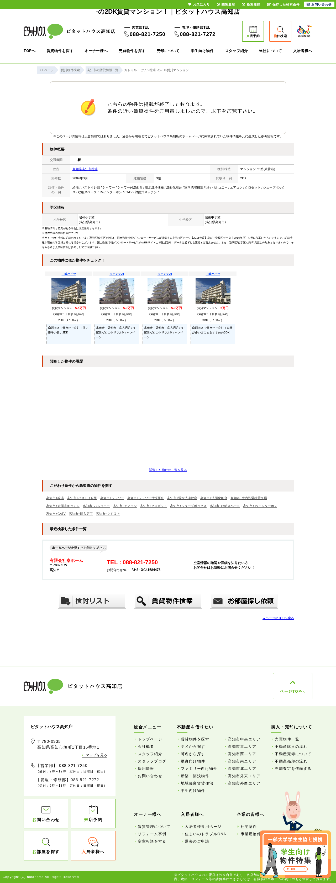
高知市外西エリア (244, 783)
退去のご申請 (197, 841)
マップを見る (96, 755)
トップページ (150, 739)
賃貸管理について (154, 826)
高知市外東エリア (244, 776)
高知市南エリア (242, 761)
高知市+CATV (56, 514)
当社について (270, 51)
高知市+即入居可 (81, 514)
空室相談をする (152, 841)
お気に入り (201, 4)
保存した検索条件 (286, 4)
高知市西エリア (242, 754)
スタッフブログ (152, 761)
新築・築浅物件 (195, 776)
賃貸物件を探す (60, 51)
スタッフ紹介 (236, 51)
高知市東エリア (242, 746)
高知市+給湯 (55, 498)
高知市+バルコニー (96, 506)
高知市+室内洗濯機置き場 (248, 498)
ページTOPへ (292, 691)
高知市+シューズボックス (188, 506)
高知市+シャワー (112, 498)
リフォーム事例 (152, 834)
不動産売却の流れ (291, 761)
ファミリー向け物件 (199, 768)
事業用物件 (251, 834)
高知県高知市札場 (85, 169)
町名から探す (193, 754)
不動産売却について (293, 754)
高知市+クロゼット (153, 506)
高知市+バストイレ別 (82, 498)
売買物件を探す (132, 51)
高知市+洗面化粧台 (213, 498)
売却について (168, 51)
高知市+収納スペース (225, 506)
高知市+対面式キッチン (63, 506)
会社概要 (146, 746)
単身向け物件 (193, 761)
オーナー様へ (96, 51)
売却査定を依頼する (293, 768)
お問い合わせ (150, 776)
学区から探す (193, 746)
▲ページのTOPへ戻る (278, 618)
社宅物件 (249, 826)
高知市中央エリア (244, 739)
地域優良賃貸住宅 (197, 783)
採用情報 (146, 768)
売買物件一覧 (287, 739)
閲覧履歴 (228, 4)
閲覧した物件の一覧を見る (168, 470)
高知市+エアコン (125, 506)
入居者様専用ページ (203, 826)
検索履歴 (253, 4)
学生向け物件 (202, 51)
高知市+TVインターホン (260, 506)
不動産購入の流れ (291, 746)
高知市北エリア (242, 768)
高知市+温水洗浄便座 (182, 498)
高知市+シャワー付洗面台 (145, 498)
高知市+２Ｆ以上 (108, 514)
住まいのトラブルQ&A (205, 834)
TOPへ (30, 51)
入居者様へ (303, 51)
